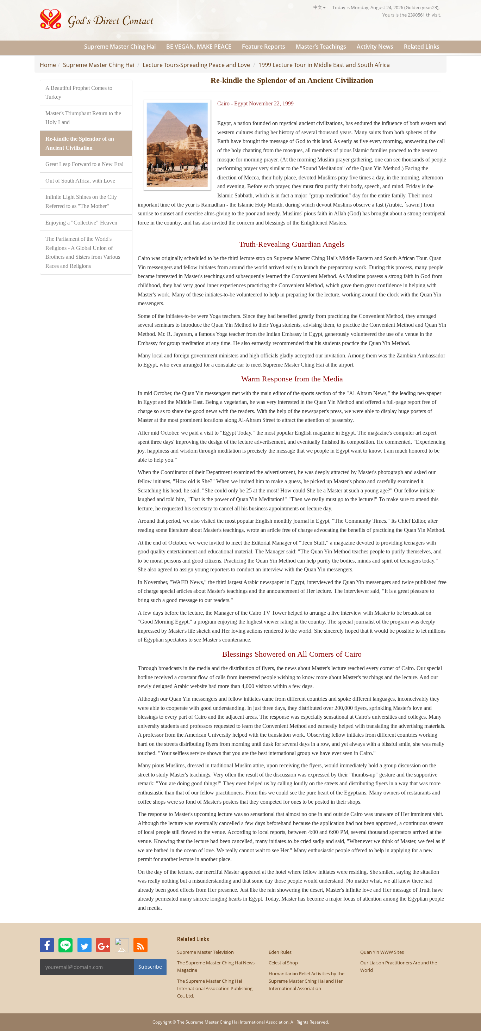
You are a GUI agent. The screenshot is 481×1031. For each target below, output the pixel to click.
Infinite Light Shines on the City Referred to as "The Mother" (81, 201)
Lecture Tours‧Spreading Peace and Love (196, 65)
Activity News (375, 46)
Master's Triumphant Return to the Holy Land (83, 117)
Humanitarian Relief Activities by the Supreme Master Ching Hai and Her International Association (306, 981)
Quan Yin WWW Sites (382, 952)
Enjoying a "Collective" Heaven (81, 223)
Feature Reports (263, 46)
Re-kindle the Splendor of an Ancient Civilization (79, 143)
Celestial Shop (283, 962)
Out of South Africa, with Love (80, 181)
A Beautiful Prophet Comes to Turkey (78, 92)
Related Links (421, 46)
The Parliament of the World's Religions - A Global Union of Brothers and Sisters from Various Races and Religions (82, 252)
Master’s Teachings (321, 46)
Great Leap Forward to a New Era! (84, 164)
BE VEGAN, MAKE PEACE (198, 46)
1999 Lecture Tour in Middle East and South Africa (324, 65)
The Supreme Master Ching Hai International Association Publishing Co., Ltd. (214, 988)
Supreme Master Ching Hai (120, 46)
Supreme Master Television (205, 952)
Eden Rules (280, 952)
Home (48, 65)
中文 (318, 7)
